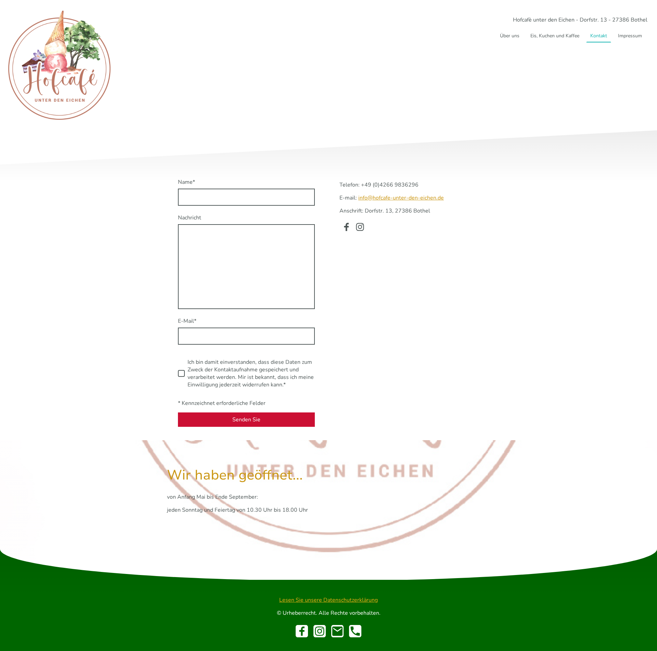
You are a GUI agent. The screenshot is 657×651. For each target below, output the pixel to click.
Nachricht (189, 217)
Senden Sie (246, 419)
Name (186, 182)
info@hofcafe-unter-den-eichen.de (401, 198)
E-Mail (187, 321)
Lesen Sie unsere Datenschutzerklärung (328, 600)
